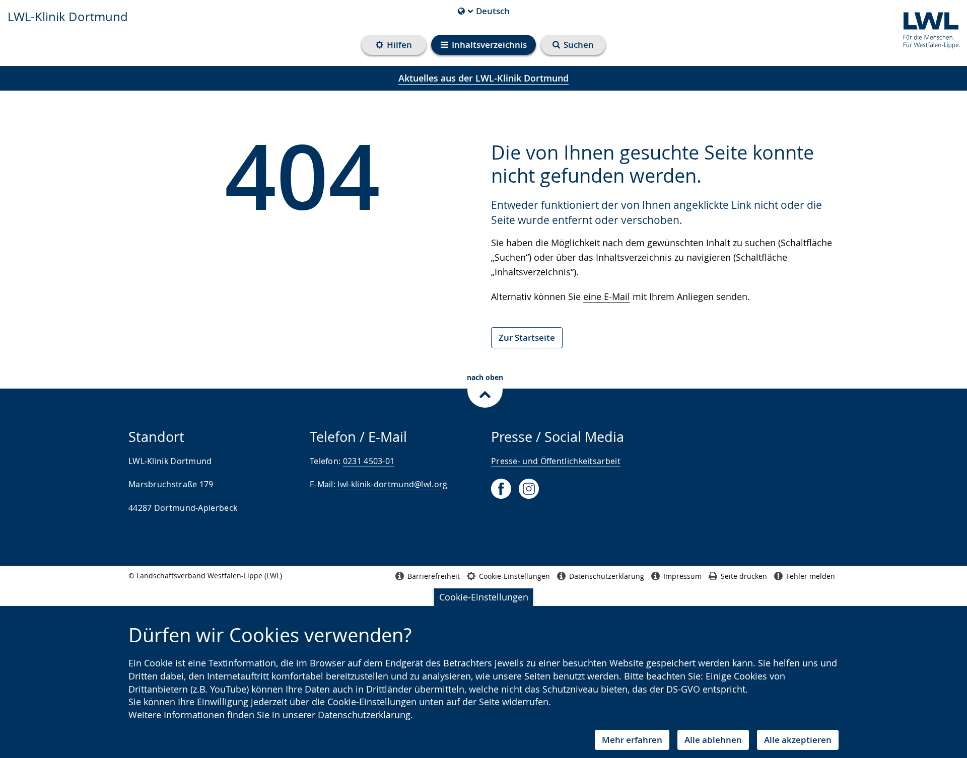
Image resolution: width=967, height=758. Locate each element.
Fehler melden (810, 576)
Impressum (682, 576)
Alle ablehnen (713, 739)
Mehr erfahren (632, 739)
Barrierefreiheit (433, 576)
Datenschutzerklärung (364, 715)
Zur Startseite (527, 337)
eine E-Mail (606, 296)
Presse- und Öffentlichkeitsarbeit (555, 461)
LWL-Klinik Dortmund (68, 17)
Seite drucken (744, 576)
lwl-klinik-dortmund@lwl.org (392, 484)
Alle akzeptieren (798, 739)
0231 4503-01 (369, 461)
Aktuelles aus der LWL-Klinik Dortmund (483, 78)
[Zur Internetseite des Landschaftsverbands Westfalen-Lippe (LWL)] (927, 28)
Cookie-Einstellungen (483, 597)
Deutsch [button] (484, 11)
